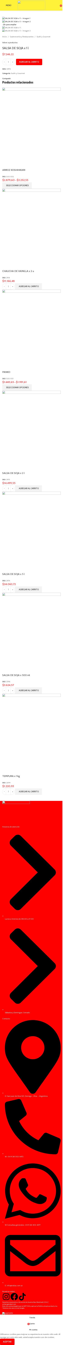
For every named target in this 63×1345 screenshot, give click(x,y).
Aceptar (7, 1341)
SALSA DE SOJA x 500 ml (16, 675)
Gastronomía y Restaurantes (21, 36)
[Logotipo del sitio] (31, 5)
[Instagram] (6, 1296)
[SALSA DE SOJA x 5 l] (31, 531)
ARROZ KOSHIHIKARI (13, 170)
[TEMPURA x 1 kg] (31, 733)
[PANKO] (31, 329)
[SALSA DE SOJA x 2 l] (31, 430)
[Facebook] (14, 1296)
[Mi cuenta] (56, 5)
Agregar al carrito (29, 62)
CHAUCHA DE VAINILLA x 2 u (18, 271)
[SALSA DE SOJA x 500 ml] (31, 632)
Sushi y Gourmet (43, 36)
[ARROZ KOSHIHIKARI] (31, 127)
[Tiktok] (22, 1296)
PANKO (6, 372)
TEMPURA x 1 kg (11, 776)
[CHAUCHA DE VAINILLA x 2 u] (31, 228)
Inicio (4, 36)
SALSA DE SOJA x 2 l (13, 473)
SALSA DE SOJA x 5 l (13, 574)
